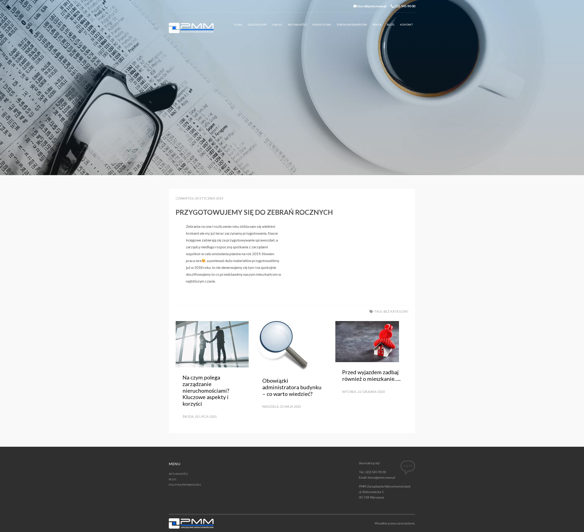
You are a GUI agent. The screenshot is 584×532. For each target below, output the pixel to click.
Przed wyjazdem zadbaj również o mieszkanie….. (371, 375)
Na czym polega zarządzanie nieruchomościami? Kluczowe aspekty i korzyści (205, 390)
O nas (238, 24)
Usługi (277, 24)
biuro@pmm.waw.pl (371, 6)
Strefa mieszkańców (352, 24)
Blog (390, 24)
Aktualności (297, 24)
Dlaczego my (257, 24)
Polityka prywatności (185, 484)
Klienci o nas (322, 24)
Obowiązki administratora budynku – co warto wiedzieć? (291, 387)
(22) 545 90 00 (404, 6)
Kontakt (406, 24)
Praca (377, 24)
